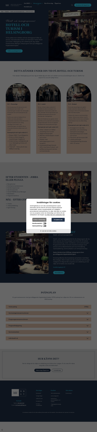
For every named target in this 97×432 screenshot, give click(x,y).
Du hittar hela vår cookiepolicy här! (55, 214)
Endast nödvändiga (39, 219)
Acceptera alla (58, 219)
